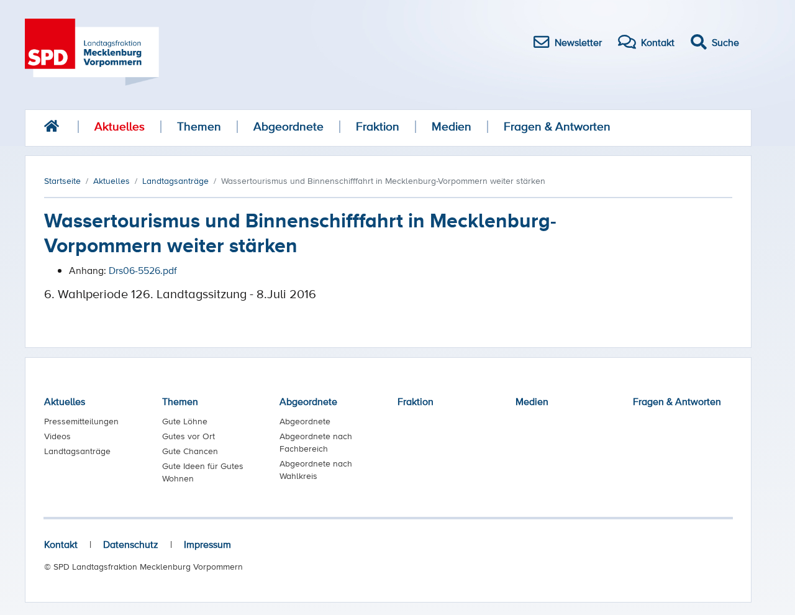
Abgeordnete (288, 126)
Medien (451, 126)
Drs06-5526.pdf (143, 270)
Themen (199, 126)
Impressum (207, 544)
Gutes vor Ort (188, 436)
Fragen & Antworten (557, 126)
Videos (57, 436)
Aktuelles (119, 126)
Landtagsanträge (77, 451)
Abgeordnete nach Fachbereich (315, 442)
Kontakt (61, 544)
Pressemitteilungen (81, 421)
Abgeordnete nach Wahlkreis (315, 469)
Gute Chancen (190, 451)
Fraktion (377, 126)
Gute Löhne (184, 421)
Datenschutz (130, 544)
